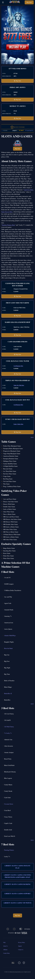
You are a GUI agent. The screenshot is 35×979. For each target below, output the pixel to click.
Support (20, 946)
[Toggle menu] (3, 2)
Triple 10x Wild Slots (19, 385)
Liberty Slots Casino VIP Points (17, 903)
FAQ (4, 942)
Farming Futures (9, 850)
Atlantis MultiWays (10, 635)
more (32, 437)
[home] (14, 3)
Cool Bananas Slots (18, 366)
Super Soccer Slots (6, 212)
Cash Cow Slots (28, 190)
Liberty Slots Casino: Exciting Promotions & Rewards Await (17, 876)
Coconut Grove (8, 804)
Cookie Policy (6, 953)
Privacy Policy (21, 942)
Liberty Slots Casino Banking (17, 884)
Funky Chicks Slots (18, 424)
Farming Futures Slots (8, 225)
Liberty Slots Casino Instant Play (17, 867)
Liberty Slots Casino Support (17, 893)
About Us (5, 946)
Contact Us (20, 949)
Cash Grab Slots (25, 130)
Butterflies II (8, 693)
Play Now (29, 2)
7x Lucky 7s (8, 733)
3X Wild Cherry (9, 727)
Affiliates (5, 949)
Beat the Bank (8, 648)
